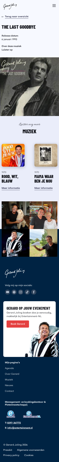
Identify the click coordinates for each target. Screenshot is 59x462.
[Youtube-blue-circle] (7, 292)
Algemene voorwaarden (30, 450)
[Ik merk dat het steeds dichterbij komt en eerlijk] (16, 243)
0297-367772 (14, 423)
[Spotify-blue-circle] (14, 292)
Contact (9, 391)
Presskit (7, 450)
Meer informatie (11, 188)
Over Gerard (12, 374)
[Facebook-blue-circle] (33, 292)
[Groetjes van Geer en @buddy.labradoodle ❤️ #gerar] (16, 215)
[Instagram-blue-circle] (20, 292)
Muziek (9, 380)
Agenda (9, 368)
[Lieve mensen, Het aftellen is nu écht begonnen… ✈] (43, 243)
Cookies (28, 455)
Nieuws (9, 385)
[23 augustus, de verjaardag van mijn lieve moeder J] (43, 215)
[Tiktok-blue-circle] (27, 292)
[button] (54, 4)
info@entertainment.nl (20, 428)
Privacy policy (11, 455)
